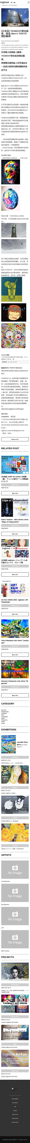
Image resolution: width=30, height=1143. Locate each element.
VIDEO (3, 721)
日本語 (3, 43)
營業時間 (4, 362)
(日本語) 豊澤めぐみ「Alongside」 (10, 821)
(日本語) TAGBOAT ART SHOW (9, 1022)
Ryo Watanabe (5, 904)
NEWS (3, 718)
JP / (12, 2)
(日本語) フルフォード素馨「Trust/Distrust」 (13, 849)
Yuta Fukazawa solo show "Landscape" (15, 642)
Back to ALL (15, 439)
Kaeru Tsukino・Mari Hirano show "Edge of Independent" (14, 521)
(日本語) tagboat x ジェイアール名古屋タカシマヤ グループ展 (14, 561)
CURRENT (4, 713)
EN (14, 2)
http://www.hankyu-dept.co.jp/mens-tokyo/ (14, 372)
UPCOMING (4, 717)
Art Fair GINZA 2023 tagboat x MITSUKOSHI (14, 601)
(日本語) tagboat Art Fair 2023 (9, 1076)
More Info (15, 493)
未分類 (3, 723)
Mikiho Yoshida (5, 951)
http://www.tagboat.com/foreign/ (12, 409)
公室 (13, 417)
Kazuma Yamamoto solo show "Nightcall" (14, 682)
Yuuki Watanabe (5, 881)
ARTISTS (3, 710)
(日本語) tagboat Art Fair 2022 (9, 1047)
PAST (2, 715)
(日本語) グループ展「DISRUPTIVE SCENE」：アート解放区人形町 (15, 991)
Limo (2, 927)
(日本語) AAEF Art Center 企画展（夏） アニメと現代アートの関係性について (14, 479)
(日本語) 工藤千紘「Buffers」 (9, 793)
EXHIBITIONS (5, 712)
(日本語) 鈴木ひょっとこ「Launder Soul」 (12, 763)
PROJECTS (4, 720)
